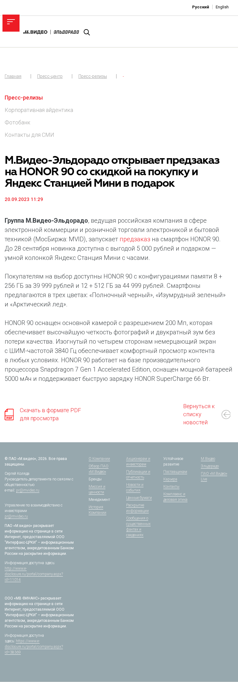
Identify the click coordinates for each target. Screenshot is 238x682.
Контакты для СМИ (29, 134)
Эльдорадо (210, 466)
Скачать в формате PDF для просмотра (50, 414)
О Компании (99, 459)
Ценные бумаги (139, 498)
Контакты (171, 486)
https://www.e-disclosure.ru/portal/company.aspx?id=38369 (34, 646)
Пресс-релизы (92, 76)
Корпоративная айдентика (39, 110)
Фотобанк (17, 122)
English (222, 7)
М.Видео (208, 459)
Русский (200, 7)
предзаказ (135, 239)
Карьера (170, 479)
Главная (13, 76)
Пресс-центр (50, 76)
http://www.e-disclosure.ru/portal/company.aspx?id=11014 (34, 574)
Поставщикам (175, 472)
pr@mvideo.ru (27, 490)
